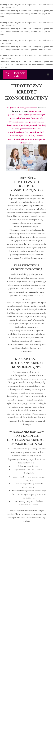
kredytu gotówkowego (34, 205)
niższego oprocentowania (32, 291)
